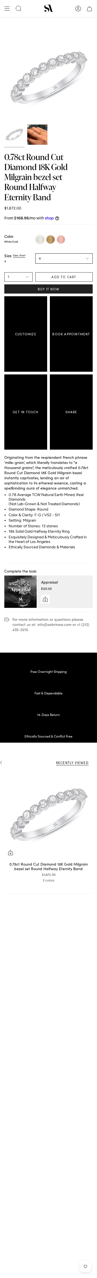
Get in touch (26, 412)
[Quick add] (10, 852)
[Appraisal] (20, 592)
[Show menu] (7, 8)
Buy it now (48, 289)
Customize (25, 334)
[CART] (89, 8)
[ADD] (45, 599)
